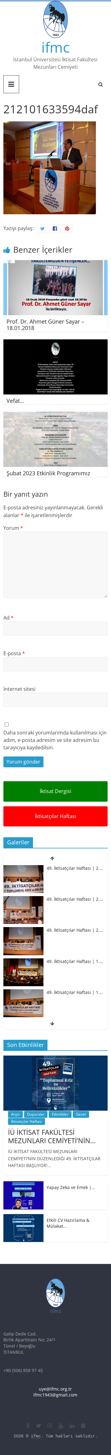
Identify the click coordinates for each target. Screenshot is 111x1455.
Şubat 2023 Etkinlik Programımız (48, 473)
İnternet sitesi (19, 689)
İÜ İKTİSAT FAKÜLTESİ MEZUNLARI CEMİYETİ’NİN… (52, 1136)
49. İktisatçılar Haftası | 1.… (75, 961)
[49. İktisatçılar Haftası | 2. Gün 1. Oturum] (23, 930)
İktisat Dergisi (55, 791)
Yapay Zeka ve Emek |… (71, 1187)
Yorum (13, 528)
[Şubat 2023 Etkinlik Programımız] (55, 415)
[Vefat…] (55, 343)
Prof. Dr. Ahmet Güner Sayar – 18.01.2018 (45, 325)
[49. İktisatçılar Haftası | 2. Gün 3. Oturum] (23, 868)
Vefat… (15, 400)
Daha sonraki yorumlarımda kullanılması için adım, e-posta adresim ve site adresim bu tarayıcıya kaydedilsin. (55, 740)
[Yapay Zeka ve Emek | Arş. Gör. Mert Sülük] (23, 1184)
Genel (81, 1114)
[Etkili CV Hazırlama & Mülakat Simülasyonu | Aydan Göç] (23, 1217)
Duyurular (35, 1114)
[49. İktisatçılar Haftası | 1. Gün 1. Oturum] (23, 992)
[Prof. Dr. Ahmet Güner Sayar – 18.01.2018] (55, 263)
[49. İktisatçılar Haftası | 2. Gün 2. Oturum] (23, 899)
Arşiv (15, 1114)
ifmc (55, 47)
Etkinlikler (60, 1114)
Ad (8, 617)
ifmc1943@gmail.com (55, 1395)
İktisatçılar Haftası (55, 816)
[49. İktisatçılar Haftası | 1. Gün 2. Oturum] (23, 962)
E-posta (14, 653)
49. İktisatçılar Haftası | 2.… (75, 868)
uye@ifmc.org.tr (55, 1389)
